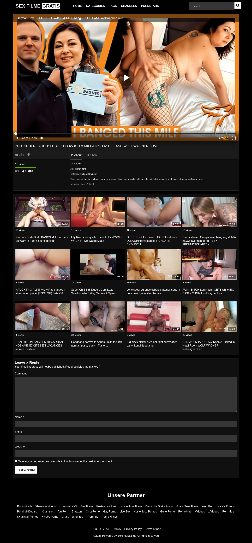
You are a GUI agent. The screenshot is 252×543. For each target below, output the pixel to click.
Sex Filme (87, 506)
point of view (154, 179)
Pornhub (93, 516)
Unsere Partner (126, 495)
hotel (120, 179)
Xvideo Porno (50, 516)
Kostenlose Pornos (145, 511)
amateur (79, 179)
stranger (183, 179)
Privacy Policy (133, 529)
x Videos (213, 511)
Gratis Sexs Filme (187, 506)
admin (79, 164)
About (77, 155)
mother (133, 179)
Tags (107, 6)
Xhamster (47, 511)
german (104, 179)
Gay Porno (109, 511)
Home (72, 6)
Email (19, 431)
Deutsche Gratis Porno (159, 506)
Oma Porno (93, 511)
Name (19, 417)
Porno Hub (184, 511)
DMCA (117, 529)
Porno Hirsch (110, 516)
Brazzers (77, 511)
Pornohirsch (24, 506)
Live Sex (125, 511)
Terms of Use (153, 529)
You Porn (62, 511)
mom (126, 179)
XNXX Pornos (226, 506)
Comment (21, 373)
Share (94, 155)
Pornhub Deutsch (27, 511)
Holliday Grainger (88, 174)
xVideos (200, 511)
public (164, 179)
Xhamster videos (45, 506)
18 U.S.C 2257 (100, 529)
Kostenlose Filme (131, 506)
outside (144, 179)
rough (175, 179)
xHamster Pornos (27, 516)
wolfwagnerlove (195, 179)
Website (20, 446)
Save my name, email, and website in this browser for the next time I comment (65, 461)
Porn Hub (228, 511)
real (170, 179)
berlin (87, 179)
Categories (90, 6)
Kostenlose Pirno (106, 506)
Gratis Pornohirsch (73, 516)
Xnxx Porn (207, 506)
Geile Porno (167, 511)
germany (113, 179)
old (138, 179)
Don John (81, 169)
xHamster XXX (68, 506)
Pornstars (144, 6)
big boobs (95, 179)
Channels (123, 6)
